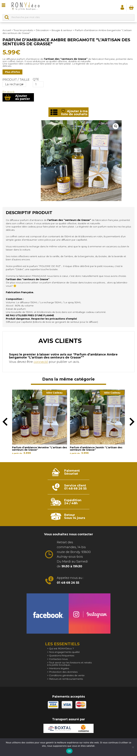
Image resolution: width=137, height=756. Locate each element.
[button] (116, 126)
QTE (36, 79)
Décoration (42, 30)
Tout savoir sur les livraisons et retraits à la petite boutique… (69, 663)
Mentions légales (59, 668)
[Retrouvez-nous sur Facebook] (47, 613)
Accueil (7, 30)
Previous (5, 422)
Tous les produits (23, 30)
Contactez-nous (58, 659)
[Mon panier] (131, 7)
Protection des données (63, 672)
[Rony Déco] (25, 7)
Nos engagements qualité (64, 652)
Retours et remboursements (66, 679)
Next (131, 422)
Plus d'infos (12, 71)
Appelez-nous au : (70, 580)
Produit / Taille (16, 79)
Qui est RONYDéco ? (61, 648)
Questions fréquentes (61, 655)
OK (69, 751)
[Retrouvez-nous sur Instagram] (89, 613)
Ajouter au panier (22, 97)
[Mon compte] (122, 7)
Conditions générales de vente (67, 675)
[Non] (132, 747)
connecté (41, 362)
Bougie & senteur (61, 30)
